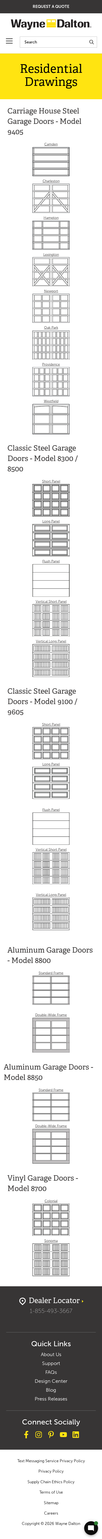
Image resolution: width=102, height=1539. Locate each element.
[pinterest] (51, 1435)
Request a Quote (51, 6)
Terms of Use (51, 1492)
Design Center (51, 1381)
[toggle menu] (9, 41)
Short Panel (51, 481)
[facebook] (26, 1435)
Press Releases (51, 1399)
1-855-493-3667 (51, 1310)
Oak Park (51, 328)
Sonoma (51, 1241)
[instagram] (38, 1435)
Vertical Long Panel (51, 641)
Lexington (51, 254)
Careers (51, 1513)
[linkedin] (75, 1435)
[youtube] (63, 1435)
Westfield (51, 401)
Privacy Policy (51, 1471)
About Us (51, 1354)
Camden (51, 144)
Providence (51, 364)
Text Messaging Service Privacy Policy (51, 1461)
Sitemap (51, 1503)
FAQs (51, 1372)
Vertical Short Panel (51, 601)
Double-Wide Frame (51, 1015)
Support (51, 1363)
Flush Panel (51, 561)
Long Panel (51, 521)
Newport (51, 291)
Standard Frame (51, 973)
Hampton (51, 218)
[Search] (91, 42)
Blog (51, 1390)
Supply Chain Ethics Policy (51, 1482)
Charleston (51, 181)
